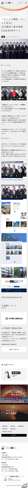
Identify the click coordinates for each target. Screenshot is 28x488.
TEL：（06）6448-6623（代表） (10, 459)
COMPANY (21, 426)
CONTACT (14, 435)
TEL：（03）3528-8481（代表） (10, 471)
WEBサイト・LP (17, 36)
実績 (13, 150)
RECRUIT (5, 429)
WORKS (12, 426)
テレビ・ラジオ (9, 36)
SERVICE (4, 426)
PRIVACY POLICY (7, 431)
